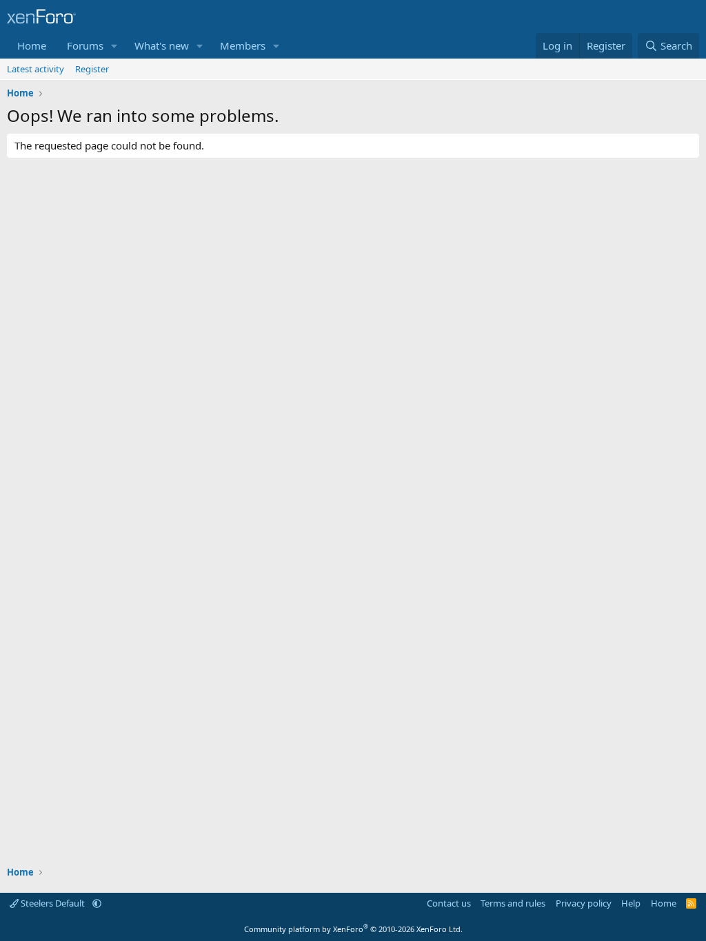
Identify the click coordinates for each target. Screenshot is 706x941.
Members (242, 45)
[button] (114, 46)
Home (31, 45)
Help (631, 903)
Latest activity (35, 69)
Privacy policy (584, 903)
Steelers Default (53, 903)
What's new (161, 45)
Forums (85, 45)
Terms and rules (513, 903)
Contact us (449, 903)
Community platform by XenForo (353, 929)
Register (92, 69)
